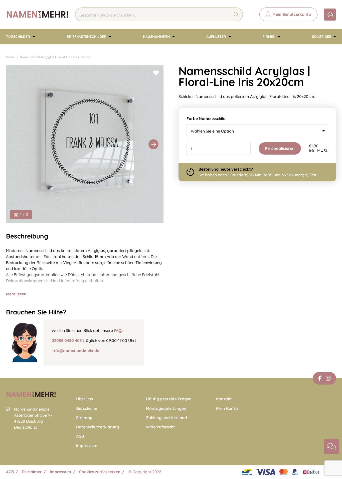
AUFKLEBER (216, 36)
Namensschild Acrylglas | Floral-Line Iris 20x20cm (55, 57)
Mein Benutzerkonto (291, 14)
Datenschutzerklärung (97, 427)
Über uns (84, 399)
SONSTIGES (322, 36)
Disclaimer (32, 471)
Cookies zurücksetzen (99, 471)
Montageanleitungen (166, 408)
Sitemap (84, 417)
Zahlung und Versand (166, 417)
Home (10, 57)
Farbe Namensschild (206, 118)
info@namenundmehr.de (75, 350)
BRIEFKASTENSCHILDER (87, 36)
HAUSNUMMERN (157, 36)
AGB (80, 436)
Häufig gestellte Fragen (169, 399)
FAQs (118, 330)
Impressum (86, 445)
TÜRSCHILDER (18, 36)
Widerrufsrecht (160, 427)
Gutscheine (86, 408)
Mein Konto (227, 408)
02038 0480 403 (67, 340)
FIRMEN (269, 36)
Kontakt (224, 399)
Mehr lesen (16, 294)
